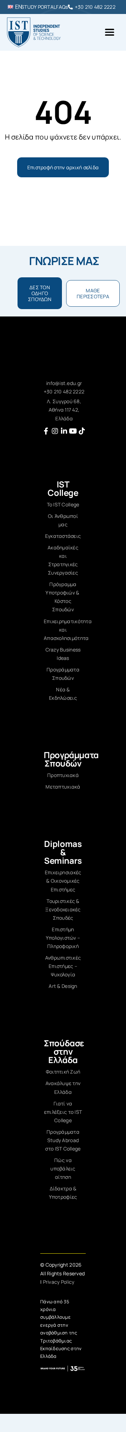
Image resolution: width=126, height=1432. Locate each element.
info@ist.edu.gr (64, 383)
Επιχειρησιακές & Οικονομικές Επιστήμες (63, 880)
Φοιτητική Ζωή (63, 1071)
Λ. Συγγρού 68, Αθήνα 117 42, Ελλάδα (64, 409)
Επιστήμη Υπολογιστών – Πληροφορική (63, 937)
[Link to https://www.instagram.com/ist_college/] (55, 431)
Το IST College (63, 504)
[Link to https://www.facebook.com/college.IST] (46, 431)
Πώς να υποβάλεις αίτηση (62, 1168)
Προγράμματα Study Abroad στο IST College (62, 1140)
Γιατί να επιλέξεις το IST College (63, 1112)
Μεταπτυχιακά (63, 786)
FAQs (62, 6)
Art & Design (63, 986)
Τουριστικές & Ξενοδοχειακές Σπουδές (63, 909)
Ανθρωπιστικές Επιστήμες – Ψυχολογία (63, 966)
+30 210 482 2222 (95, 6)
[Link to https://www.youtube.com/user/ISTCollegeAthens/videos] (73, 431)
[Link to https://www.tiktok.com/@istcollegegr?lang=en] (82, 431)
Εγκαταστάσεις (63, 536)
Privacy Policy (59, 1281)
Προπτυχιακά (63, 775)
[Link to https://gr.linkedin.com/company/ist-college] (64, 431)
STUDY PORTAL (38, 6)
